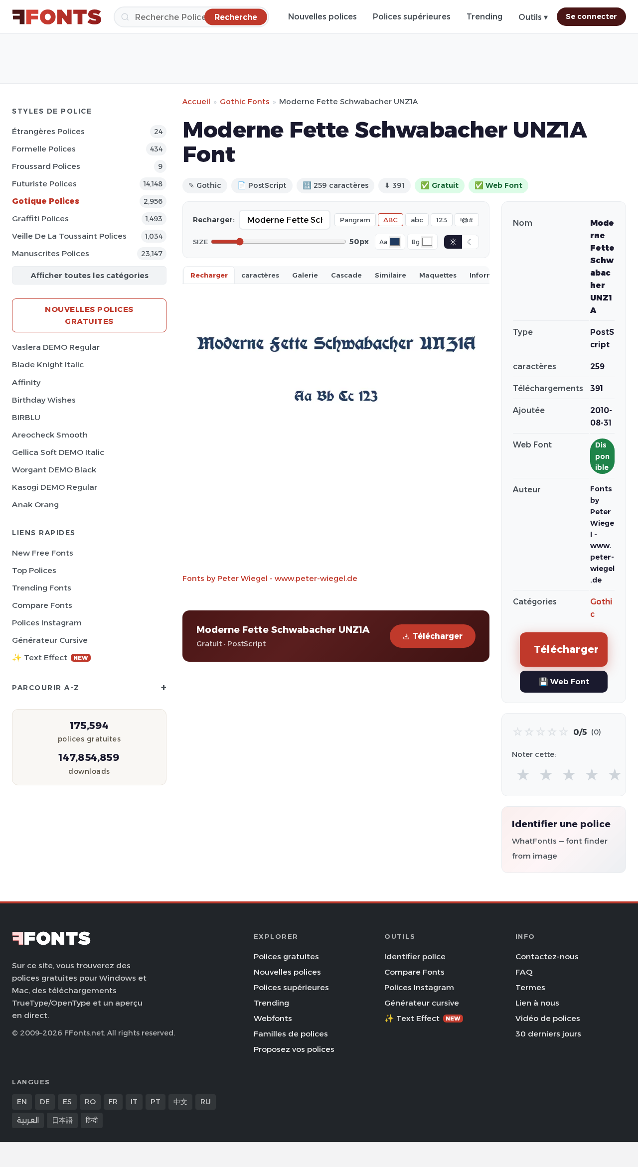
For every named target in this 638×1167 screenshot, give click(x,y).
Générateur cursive (50, 640)
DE (45, 1101)
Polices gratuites (286, 956)
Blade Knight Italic (48, 364)
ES (67, 1101)
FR (113, 1101)
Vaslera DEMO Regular (56, 347)
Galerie (305, 275)
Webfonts (273, 1018)
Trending (484, 16)
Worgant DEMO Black (54, 469)
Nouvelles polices (322, 16)
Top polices (34, 570)
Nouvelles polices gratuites (89, 315)
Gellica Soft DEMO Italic (58, 452)
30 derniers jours (548, 1033)
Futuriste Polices (44, 183)
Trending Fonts (41, 587)
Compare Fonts (42, 605)
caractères (260, 275)
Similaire (390, 275)
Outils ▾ (533, 17)
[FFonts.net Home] (57, 17)
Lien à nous (537, 1003)
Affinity (26, 382)
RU (205, 1101)
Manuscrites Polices (50, 253)
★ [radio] (523, 775)
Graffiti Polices (40, 218)
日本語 (62, 1120)
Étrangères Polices (48, 131)
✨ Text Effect (50, 657)
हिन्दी (92, 1120)
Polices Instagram (47, 622)
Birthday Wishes (44, 400)
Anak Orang (35, 504)
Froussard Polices (46, 166)
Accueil (196, 101)
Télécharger (438, 636)
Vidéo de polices (547, 1018)
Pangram (355, 220)
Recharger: (214, 219)
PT (155, 1101)
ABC (390, 220)
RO (90, 1101)
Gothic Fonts (245, 101)
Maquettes (438, 275)
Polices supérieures (412, 16)
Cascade (346, 275)
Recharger (209, 275)
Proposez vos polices (294, 1049)
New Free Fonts (42, 553)
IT (134, 1101)
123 (441, 220)
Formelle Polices (44, 148)
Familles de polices (291, 1033)
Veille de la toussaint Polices (69, 236)
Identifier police (415, 956)
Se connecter (591, 16)
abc (417, 220)
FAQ (523, 972)
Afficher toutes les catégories (89, 275)
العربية (28, 1120)
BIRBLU (26, 417)
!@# (467, 220)
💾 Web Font (564, 681)
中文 (180, 1101)
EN (22, 1101)
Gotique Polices (45, 201)
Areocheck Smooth (50, 434)
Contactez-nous (547, 956)
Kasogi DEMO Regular (54, 487)
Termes (530, 987)
